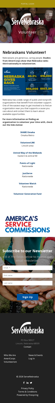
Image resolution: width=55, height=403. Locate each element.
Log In (32, 358)
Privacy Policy (27, 388)
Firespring (33, 395)
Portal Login (27, 4)
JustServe (27, 173)
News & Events (36, 355)
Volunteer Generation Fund (27, 193)
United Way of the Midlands (27, 152)
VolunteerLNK (27, 142)
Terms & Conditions (27, 391)
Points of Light (27, 163)
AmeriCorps (9, 358)
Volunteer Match (27, 183)
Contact (27, 346)
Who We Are (10, 355)
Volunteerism (10, 361)
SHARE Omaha (27, 132)
